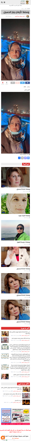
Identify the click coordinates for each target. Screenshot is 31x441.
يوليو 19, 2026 (26, 270)
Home (28, 8)
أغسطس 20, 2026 (16, 335)
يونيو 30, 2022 (8, 16)
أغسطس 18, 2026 (16, 376)
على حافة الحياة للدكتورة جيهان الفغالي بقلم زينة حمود (19, 333)
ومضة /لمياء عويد (24, 215)
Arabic (4, 440)
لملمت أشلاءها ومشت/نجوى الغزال (21, 375)
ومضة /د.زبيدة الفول (23, 242)
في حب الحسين (18, 400)
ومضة (22, 8)
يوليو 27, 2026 (26, 244)
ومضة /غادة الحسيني (23, 189)
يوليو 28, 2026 (26, 217)
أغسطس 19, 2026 (16, 340)
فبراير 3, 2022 (9, 402)
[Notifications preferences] (3, 438)
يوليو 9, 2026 (26, 297)
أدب (25, 8)
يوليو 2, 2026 (26, 323)
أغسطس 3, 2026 (26, 191)
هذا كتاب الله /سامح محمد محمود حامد (21, 338)
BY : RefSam (15, 438)
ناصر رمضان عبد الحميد (19, 16)
